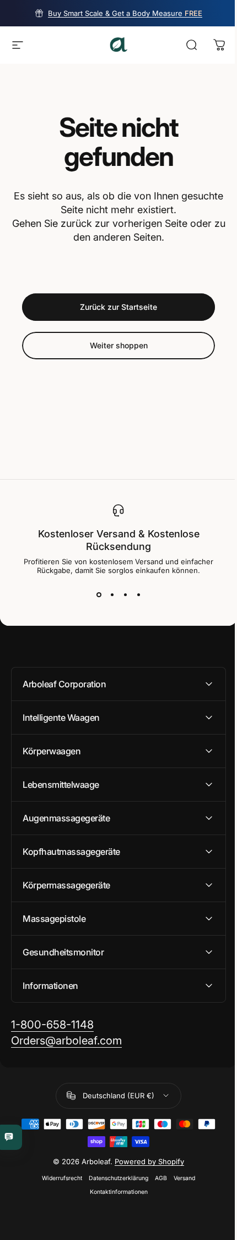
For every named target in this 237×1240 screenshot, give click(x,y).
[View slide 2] (111, 594)
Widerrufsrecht (58, 1178)
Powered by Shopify (145, 1161)
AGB (157, 1178)
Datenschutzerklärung (114, 1178)
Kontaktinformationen (114, 1191)
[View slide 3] (125, 594)
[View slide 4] (138, 594)
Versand (180, 1178)
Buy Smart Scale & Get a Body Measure (125, 13)
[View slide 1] (98, 594)
